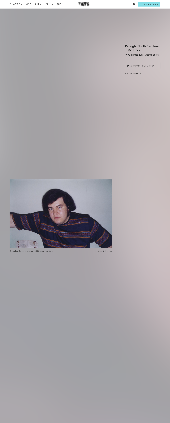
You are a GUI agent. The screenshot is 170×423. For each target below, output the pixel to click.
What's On (16, 4)
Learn (48, 4)
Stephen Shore (152, 55)
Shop (60, 4)
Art (37, 4)
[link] (51, 251)
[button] (133, 4)
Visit (29, 4)
